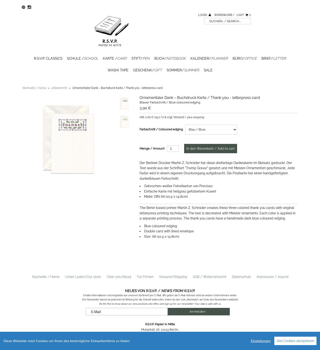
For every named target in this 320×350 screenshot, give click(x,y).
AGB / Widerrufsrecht (209, 277)
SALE (208, 70)
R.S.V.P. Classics (48, 58)
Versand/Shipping (173, 277)
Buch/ (170, 58)
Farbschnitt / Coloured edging (161, 129)
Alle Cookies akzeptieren (295, 341)
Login (203, 15)
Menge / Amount (152, 148)
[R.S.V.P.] (111, 48)
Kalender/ (209, 58)
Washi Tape (118, 70)
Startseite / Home (46, 277)
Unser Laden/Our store (83, 277)
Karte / (115, 58)
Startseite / (34, 88)
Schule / (82, 58)
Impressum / (272, 277)
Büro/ (245, 58)
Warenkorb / (232, 15)
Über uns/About (119, 277)
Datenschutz (241, 277)
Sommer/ (183, 70)
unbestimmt (59, 88)
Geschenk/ (147, 70)
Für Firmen (145, 277)
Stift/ (140, 58)
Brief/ (273, 58)
